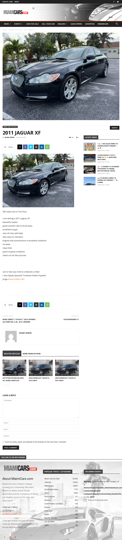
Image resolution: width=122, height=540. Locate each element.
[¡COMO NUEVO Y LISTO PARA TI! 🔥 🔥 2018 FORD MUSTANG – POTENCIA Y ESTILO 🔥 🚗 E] (90, 158)
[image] (20, 468)
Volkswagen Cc (71, 319)
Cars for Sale (32, 24)
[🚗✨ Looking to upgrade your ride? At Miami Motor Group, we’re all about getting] (90, 169)
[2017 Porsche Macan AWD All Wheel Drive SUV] (14, 368)
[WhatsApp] (47, 147)
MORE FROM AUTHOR (32, 353)
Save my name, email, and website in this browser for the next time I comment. (35, 442)
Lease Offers (76, 24)
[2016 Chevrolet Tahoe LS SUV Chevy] (41, 368)
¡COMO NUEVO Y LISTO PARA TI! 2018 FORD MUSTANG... (107, 157)
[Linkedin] (41, 147)
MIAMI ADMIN (9, 137)
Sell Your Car (48, 24)
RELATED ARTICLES (12, 353)
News (17, 2)
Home (5, 30)
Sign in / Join (7, 2)
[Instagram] (10, 537)
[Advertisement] (41, 263)
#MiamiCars (103, 24)
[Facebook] (114, 2)
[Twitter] (118, 2)
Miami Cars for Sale (15, 30)
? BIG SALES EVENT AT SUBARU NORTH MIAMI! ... (107, 146)
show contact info (16, 279)
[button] (117, 24)
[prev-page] (4, 385)
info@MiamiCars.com (11, 514)
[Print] (36, 147)
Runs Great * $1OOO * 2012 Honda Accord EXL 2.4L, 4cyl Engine (19, 320)
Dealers (61, 24)
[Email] (19, 147)
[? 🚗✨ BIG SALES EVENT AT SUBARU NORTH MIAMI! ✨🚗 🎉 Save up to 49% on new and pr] (90, 147)
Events (17, 24)
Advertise (89, 24)
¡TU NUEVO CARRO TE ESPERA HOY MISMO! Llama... (106, 180)
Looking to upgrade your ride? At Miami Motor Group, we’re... (108, 168)
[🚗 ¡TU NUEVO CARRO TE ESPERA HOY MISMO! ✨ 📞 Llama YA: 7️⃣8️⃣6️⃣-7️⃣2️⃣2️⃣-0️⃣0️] (90, 181)
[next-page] (7, 385)
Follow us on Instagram (13, 457)
